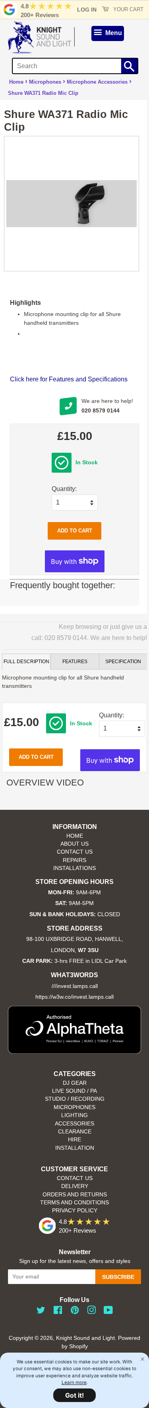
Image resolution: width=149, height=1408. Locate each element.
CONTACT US (75, 852)
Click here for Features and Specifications (69, 379)
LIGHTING (74, 1115)
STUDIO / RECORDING (74, 1099)
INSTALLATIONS (74, 868)
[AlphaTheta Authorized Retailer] (74, 1051)
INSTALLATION (74, 1148)
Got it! (74, 1395)
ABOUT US (74, 844)
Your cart (127, 9)
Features (74, 661)
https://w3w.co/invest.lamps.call (74, 997)
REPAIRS (74, 860)
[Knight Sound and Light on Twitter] (41, 1312)
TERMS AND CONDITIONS (74, 1203)
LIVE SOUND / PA (74, 1091)
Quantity (63, 488)
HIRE (74, 1140)
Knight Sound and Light (85, 1338)
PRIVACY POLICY (74, 1211)
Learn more (74, 1382)
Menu (113, 32)
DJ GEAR (75, 1083)
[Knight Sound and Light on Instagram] (91, 1312)
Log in (87, 9)
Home (16, 82)
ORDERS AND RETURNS (75, 1195)
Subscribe (118, 1277)
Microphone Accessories (97, 82)
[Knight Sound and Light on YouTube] (108, 1312)
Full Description (26, 661)
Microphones (45, 82)
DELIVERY (74, 1186)
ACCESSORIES (74, 1124)
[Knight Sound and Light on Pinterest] (74, 1312)
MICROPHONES (74, 1107)
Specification (123, 661)
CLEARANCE (74, 1132)
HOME (74, 836)
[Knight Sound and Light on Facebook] (57, 1312)
